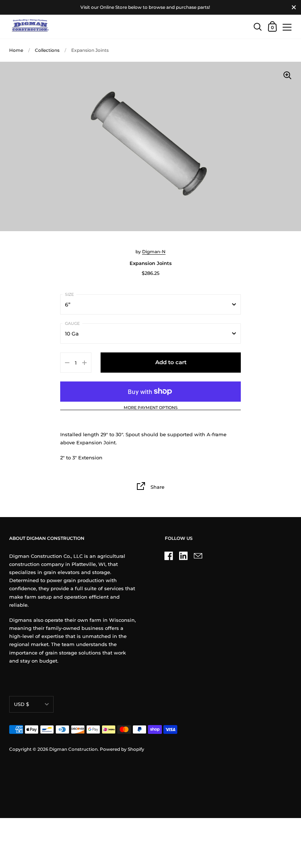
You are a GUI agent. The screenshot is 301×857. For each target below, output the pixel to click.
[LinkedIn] (183, 555)
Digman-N (154, 251)
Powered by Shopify (122, 749)
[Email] (198, 555)
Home (16, 50)
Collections (47, 50)
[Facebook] (169, 555)
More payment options (151, 408)
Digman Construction (73, 749)
